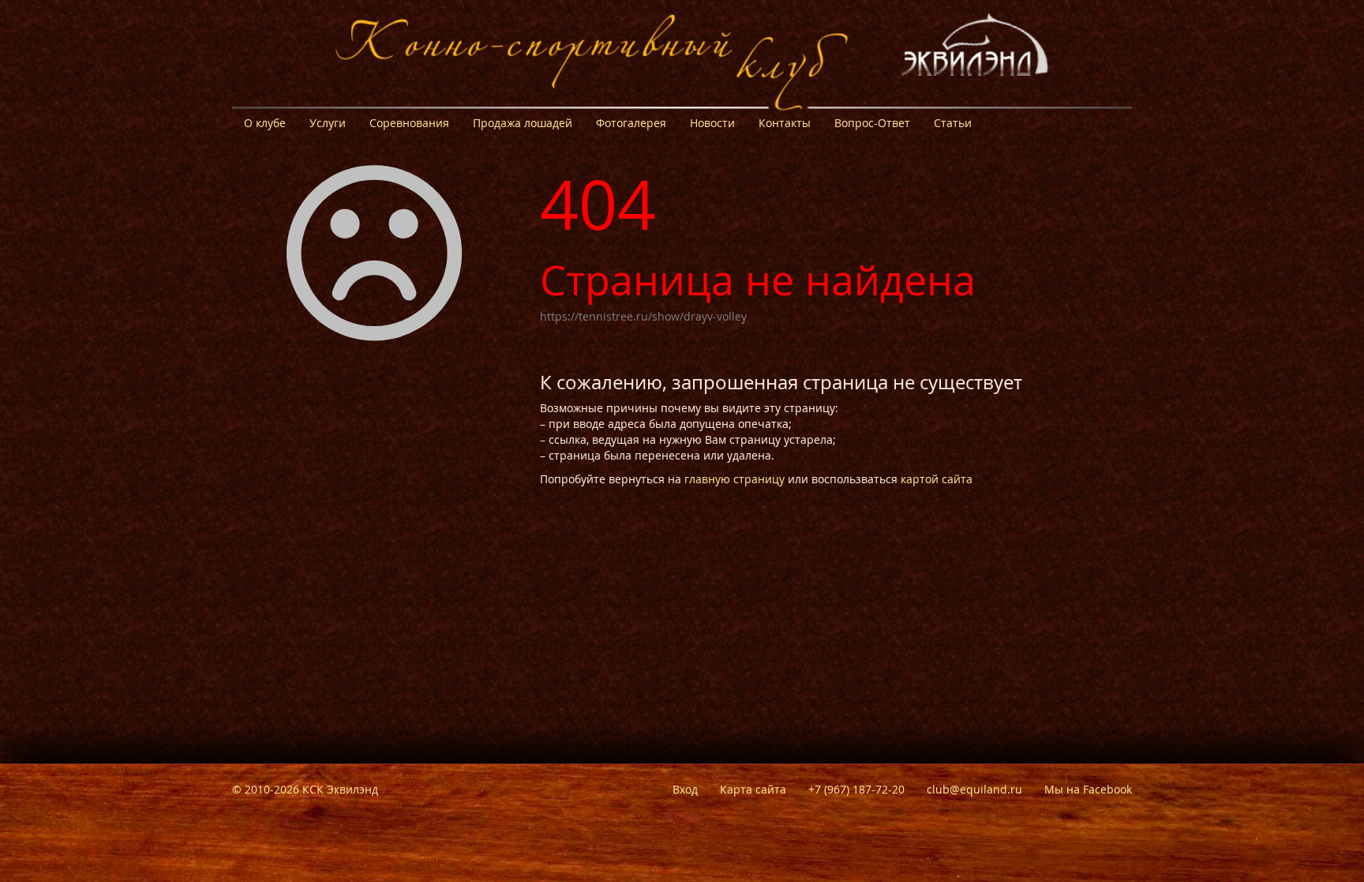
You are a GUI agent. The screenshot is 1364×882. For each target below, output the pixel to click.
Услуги (327, 122)
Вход (685, 789)
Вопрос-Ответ (872, 122)
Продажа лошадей (522, 122)
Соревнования (409, 122)
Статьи (953, 122)
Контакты (785, 122)
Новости (712, 122)
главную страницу (734, 478)
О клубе (265, 122)
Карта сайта (753, 789)
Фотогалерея (631, 122)
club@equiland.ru (974, 789)
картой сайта (936, 478)
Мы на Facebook (1088, 789)
